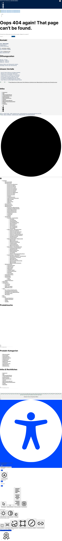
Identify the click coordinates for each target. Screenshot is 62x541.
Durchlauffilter (13, 220)
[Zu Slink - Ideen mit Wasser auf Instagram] (3, 6)
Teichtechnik (8, 216)
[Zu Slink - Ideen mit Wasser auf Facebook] (3, 3)
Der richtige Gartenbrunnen (11, 289)
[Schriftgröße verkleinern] (2, 470)
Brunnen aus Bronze (11, 186)
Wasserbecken (8, 206)
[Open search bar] (0, 345)
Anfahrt (6, 300)
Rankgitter (9, 272)
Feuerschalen (10, 273)
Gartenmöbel (10, 267)
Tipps (3, 288)
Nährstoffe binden (14, 259)
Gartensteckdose (13, 251)
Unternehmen (5, 282)
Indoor (8, 278)
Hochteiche (9, 214)
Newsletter (4, 103)
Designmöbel (8, 277)
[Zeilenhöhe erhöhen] (2, 481)
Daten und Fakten (8, 286)
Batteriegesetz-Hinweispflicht (8, 101)
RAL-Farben (7, 294)
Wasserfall (9, 200)
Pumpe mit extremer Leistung (16, 235)
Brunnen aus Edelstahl (12, 188)
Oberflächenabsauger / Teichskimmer (18, 256)
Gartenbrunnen (8, 183)
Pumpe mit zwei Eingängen (15, 231)
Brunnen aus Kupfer (11, 191)
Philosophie (7, 284)
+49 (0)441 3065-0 (14, 0)
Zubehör (9, 215)
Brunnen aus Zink (11, 194)
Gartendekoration (11, 265)
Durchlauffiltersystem (14, 222)
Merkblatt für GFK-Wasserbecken (12, 292)
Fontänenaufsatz (13, 243)
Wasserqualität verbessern (15, 263)
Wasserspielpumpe (14, 241)
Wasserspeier (10, 201)
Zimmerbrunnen (8, 203)
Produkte (4, 180)
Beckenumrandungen (12, 212)
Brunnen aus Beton (11, 185)
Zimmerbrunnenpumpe (15, 242)
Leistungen (7, 285)
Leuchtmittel (12, 252)
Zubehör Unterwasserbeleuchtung (17, 253)
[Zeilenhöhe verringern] (2, 486)
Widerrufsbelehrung (6, 98)
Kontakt (4, 102)
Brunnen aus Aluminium (12, 184)
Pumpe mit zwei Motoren (15, 232)
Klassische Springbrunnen (13, 198)
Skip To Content (4, 529)
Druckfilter (12, 219)
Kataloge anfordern (9, 280)
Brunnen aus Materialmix (12, 192)
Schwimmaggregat (14, 244)
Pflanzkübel (9, 268)
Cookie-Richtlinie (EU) (7, 95)
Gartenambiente (8, 264)
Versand (4, 99)
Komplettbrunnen (8, 293)
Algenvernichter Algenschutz (16, 260)
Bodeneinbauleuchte (14, 250)
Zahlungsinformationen (7, 100)
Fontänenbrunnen (11, 197)
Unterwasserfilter (13, 221)
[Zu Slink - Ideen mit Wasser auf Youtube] (3, 8)
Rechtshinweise (5, 96)
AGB (3, 93)
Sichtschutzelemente (11, 271)
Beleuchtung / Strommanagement (14, 246)
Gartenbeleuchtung (9, 274)
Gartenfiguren (10, 266)
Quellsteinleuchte (13, 249)
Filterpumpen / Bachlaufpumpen (14, 229)
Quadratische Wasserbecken (13, 208)
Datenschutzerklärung (7, 94)
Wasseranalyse (13, 261)
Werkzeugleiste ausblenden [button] (5, 467)
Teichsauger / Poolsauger (15, 257)
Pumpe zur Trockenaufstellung (16, 234)
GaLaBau (7, 301)
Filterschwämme (13, 223)
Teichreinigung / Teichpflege (13, 254)
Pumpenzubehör (13, 237)
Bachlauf (9, 195)
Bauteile (9, 202)
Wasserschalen (10, 199)
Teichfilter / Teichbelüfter (12, 217)
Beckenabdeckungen (11, 210)
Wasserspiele (13, 239)
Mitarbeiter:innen (8, 287)
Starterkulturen (13, 258)
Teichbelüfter (12, 228)
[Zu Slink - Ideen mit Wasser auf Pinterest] (3, 4)
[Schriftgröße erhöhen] (2, 466)
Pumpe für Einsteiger (14, 230)
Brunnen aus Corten (11, 187)
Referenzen (5, 281)
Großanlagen (7, 275)
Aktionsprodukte (8, 181)
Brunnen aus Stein (11, 193)
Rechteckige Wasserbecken (13, 207)
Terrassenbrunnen (9, 205)
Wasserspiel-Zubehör (14, 245)
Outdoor (9, 279)
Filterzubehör (13, 224)
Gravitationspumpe (14, 236)
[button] (2, 14)
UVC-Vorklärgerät (13, 226)
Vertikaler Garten (11, 270)
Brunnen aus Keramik (11, 190)
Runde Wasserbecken (12, 209)
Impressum (4, 92)
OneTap (8, 465)
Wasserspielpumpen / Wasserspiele (15, 238)
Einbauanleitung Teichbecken (11, 291)
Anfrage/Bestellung (9, 298)
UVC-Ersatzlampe (13, 227)
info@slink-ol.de (6, 51)
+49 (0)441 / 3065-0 (6, 48)
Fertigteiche (10, 213)
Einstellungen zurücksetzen (5, 530)
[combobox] (31, 395)
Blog (3, 295)
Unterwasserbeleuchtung (15, 248)
